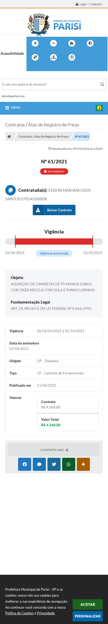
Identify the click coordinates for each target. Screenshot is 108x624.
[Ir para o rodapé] (43, 68)
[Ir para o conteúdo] (87, 57)
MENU (15, 107)
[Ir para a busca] (31, 68)
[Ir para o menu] (98, 57)
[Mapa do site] (53, 57)
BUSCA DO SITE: (17, 76)
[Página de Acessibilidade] (71, 57)
